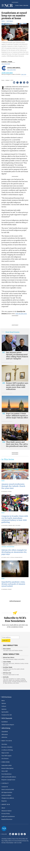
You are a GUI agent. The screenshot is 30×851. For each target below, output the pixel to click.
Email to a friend (24, 83)
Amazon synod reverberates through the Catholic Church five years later (13, 486)
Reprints (4, 801)
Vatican (4, 546)
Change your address (8, 798)
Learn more (23, 74)
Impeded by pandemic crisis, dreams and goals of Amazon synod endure (13, 584)
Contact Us (5, 786)
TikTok (25, 834)
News (3, 21)
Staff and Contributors (8, 816)
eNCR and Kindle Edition (9, 777)
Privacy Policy (6, 813)
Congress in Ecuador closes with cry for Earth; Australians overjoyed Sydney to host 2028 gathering (15, 519)
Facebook (16, 834)
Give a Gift (5, 771)
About (3, 808)
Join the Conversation (7, 72)
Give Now (4, 744)
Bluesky (10, 834)
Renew (21, 5)
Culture (4, 706)
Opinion (4, 709)
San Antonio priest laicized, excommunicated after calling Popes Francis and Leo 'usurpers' (17, 355)
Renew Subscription (7, 768)
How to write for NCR (8, 789)
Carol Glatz (6, 557)
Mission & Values (7, 811)
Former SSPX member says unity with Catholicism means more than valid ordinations (17, 386)
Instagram (22, 834)
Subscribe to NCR (7, 765)
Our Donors (5, 758)
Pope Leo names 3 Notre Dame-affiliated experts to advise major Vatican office (17, 416)
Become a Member (7, 747)
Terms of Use (15, 838)
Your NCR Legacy (6, 755)
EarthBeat (10, 21)
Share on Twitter (21, 83)
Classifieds (5, 731)
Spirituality (5, 712)
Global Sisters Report (8, 724)
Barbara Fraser (7, 491)
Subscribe (25, 5)
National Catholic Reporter (4, 828)
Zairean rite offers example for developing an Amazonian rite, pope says (14, 552)
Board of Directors (7, 819)
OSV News (17, 525)
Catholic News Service (16, 557)
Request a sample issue (8, 779)
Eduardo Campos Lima (9, 525)
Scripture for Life (7, 715)
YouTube (19, 834)
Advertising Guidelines (7, 838)
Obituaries (5, 734)
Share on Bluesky (14, 83)
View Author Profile (6, 63)
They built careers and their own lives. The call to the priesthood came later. (17, 444)
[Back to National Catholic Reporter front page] (8, 5)
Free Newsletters (7, 774)
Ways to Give (5, 753)
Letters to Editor (6, 795)
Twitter (13, 834)
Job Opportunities (7, 792)
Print (27, 83)
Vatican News (10, 546)
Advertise (4, 737)
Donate (17, 5)
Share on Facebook (17, 83)
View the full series (21, 313)
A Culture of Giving (7, 750)
